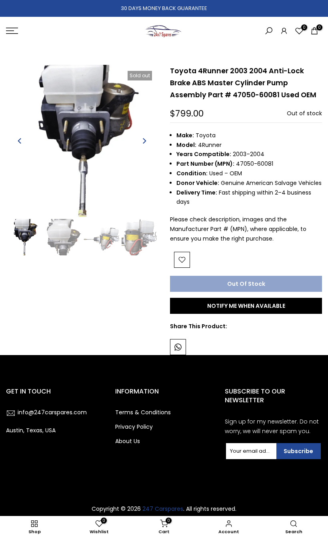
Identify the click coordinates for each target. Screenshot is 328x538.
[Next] (144, 141)
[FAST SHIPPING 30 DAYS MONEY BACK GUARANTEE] (164, 8)
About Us (127, 441)
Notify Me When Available (246, 306)
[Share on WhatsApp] (178, 347)
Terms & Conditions (143, 412)
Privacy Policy (134, 427)
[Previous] (20, 141)
